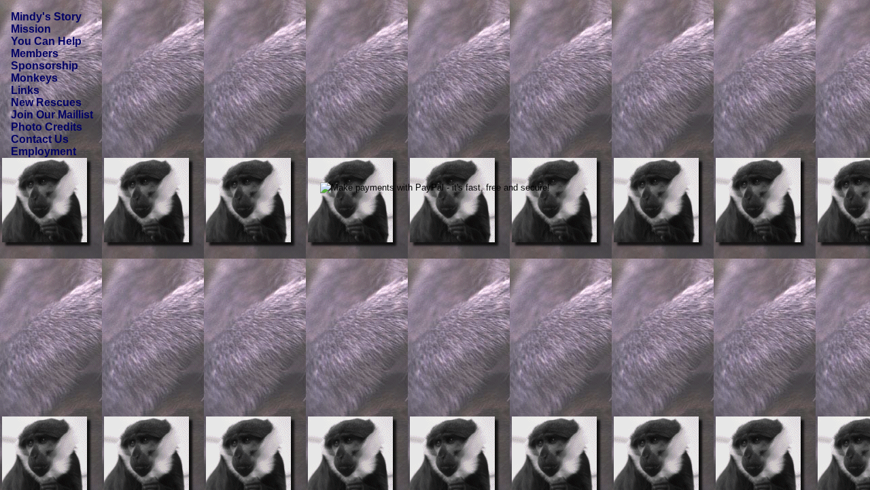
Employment (43, 151)
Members (34, 53)
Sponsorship (44, 65)
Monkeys (34, 78)
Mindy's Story (46, 16)
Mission (31, 29)
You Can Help (46, 41)
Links (25, 90)
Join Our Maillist (52, 114)
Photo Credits (46, 127)
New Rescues (46, 102)
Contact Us (40, 139)
